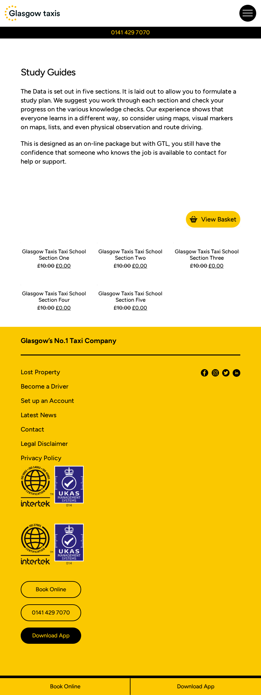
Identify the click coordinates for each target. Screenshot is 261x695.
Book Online (65, 686)
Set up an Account (47, 400)
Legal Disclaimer (44, 443)
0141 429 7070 (130, 32)
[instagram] (213, 372)
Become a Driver (44, 386)
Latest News (38, 415)
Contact (32, 429)
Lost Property (40, 372)
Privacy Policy (41, 458)
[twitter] (224, 372)
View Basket (218, 219)
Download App (196, 686)
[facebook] (203, 372)
